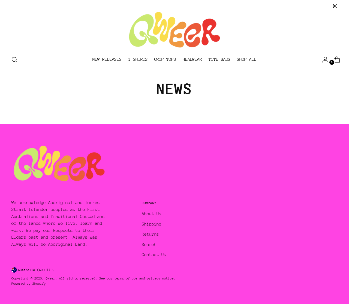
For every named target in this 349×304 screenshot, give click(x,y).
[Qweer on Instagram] (335, 6)
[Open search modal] (14, 59)
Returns (150, 234)
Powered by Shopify (28, 283)
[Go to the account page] (323, 59)
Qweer (50, 278)
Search (149, 244)
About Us (151, 213)
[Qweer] (174, 30)
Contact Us (154, 254)
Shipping (151, 224)
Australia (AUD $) (34, 270)
